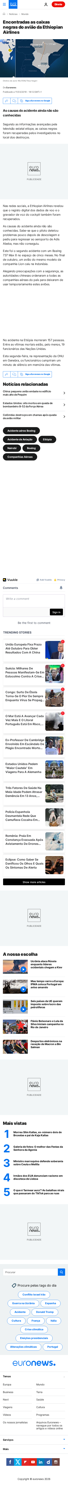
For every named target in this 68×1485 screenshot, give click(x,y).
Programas (42, 1414)
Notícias (13, 14)
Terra (39, 1391)
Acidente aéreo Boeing (21, 430)
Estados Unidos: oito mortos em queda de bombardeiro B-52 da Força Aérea (28, 405)
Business (8, 1391)
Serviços (8, 1439)
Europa (7, 1384)
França (36, 1320)
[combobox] (34, 1272)
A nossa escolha (20, 954)
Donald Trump (45, 1311)
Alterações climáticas (23, 1346)
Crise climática (34, 1329)
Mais (6, 1449)
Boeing (31, 448)
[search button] (61, 1272)
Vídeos (7, 1414)
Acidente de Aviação (19, 439)
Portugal (52, 1346)
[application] (34, 58)
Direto (58, 4)
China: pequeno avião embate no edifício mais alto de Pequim (27, 393)
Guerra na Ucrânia (23, 1303)
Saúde (40, 1399)
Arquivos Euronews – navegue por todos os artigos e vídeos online (49, 1425)
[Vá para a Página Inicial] (13, 4)
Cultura (16, 1320)
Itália (54, 1320)
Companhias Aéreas (20, 456)
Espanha (50, 1303)
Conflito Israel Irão (34, 1294)
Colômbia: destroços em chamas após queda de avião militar (30, 416)
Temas (7, 1376)
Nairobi (12, 448)
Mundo (24, 14)
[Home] (4, 14)
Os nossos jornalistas (15, 1422)
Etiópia (47, 439)
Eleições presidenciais (34, 1338)
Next (6, 1399)
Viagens (7, 1407)
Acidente (20, 1311)
